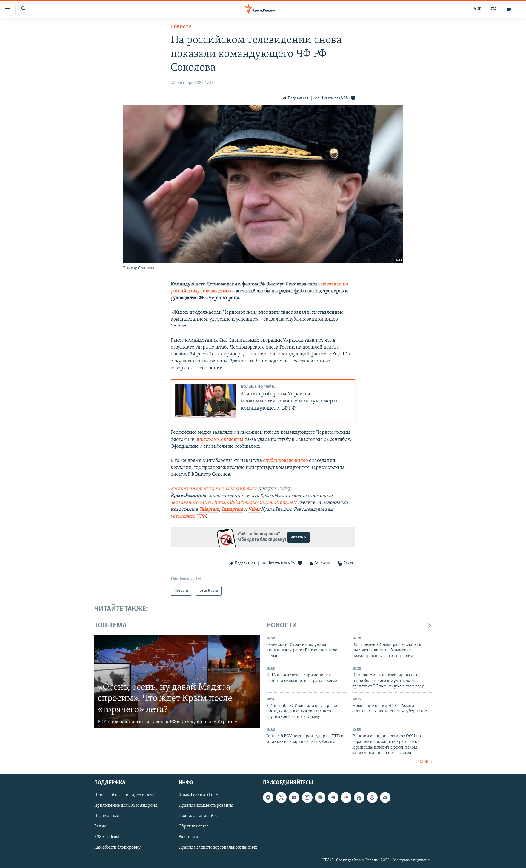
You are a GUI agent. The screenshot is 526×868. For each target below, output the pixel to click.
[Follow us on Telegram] (333, 797)
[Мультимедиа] (509, 9)
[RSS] (359, 797)
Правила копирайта (198, 816)
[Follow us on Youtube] (294, 797)
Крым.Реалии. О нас (198, 795)
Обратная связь (193, 826)
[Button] (295, 98)
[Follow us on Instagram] (307, 797)
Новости (181, 27)
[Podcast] (372, 797)
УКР (477, 9)
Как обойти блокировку (117, 847)
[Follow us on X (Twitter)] (281, 797)
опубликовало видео (285, 460)
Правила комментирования (206, 805)
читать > (298, 537)
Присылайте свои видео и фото (124, 795)
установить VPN (188, 516)
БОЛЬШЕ (424, 762)
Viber (254, 509)
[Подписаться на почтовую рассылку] (385, 797)
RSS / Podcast (106, 837)
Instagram (232, 509)
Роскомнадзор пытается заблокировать (214, 488)
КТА (493, 9)
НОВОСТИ (281, 625)
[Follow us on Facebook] (268, 797)
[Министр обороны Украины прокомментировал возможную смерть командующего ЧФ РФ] (205, 401)
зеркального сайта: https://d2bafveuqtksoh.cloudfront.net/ (234, 502)
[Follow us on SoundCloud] (346, 797)
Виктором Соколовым (219, 439)
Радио (100, 826)
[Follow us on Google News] (320, 797)
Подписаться (106, 816)
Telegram (209, 509)
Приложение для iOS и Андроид (126, 805)
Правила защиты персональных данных (218, 847)
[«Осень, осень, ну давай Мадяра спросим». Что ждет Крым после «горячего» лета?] (177, 681)
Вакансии (188, 837)
